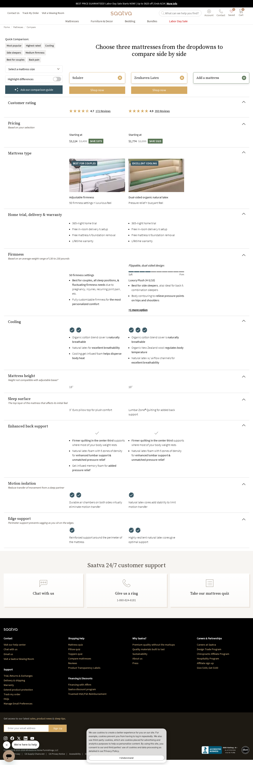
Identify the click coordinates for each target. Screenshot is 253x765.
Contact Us (13, 13)
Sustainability (139, 654)
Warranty (9, 685)
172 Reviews (103, 111)
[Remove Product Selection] (120, 78)
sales (33, 718)
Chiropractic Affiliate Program (213, 654)
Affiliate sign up (205, 663)
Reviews (72, 663)
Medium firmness (35, 52)
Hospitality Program (208, 658)
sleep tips (60, 718)
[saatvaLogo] (10, 631)
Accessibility (75, 753)
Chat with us (10, 649)
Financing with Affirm (79, 684)
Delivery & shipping (14, 680)
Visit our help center (15, 644)
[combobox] (34, 69)
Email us (8, 654)
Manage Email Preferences (18, 703)
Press (135, 663)
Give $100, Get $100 (207, 667)
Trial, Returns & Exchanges (18, 675)
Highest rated (33, 45)
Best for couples (15, 59)
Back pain (34, 59)
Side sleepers (14, 52)
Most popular (14, 45)
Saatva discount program (82, 689)
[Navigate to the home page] (121, 13)
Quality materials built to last (148, 649)
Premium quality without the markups (153, 644)
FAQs (6, 699)
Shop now (97, 90)
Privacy (17, 753)
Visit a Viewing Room (53, 13)
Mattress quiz (75, 644)
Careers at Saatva (206, 644)
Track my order (12, 694)
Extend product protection (18, 689)
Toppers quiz (75, 654)
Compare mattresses (79, 658)
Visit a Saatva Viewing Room (19, 659)
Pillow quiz (74, 649)
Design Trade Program (209, 649)
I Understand (126, 757)
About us (137, 658)
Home (7, 27)
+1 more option (138, 310)
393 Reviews (162, 111)
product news (44, 718)
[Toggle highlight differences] (57, 79)
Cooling (49, 45)
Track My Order (30, 13)
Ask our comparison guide (37, 89)
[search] (182, 13)
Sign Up (57, 728)
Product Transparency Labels (84, 667)
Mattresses (18, 27)
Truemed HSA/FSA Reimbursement (87, 694)
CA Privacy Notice (57, 753)
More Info (172, 3)
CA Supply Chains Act (34, 753)
